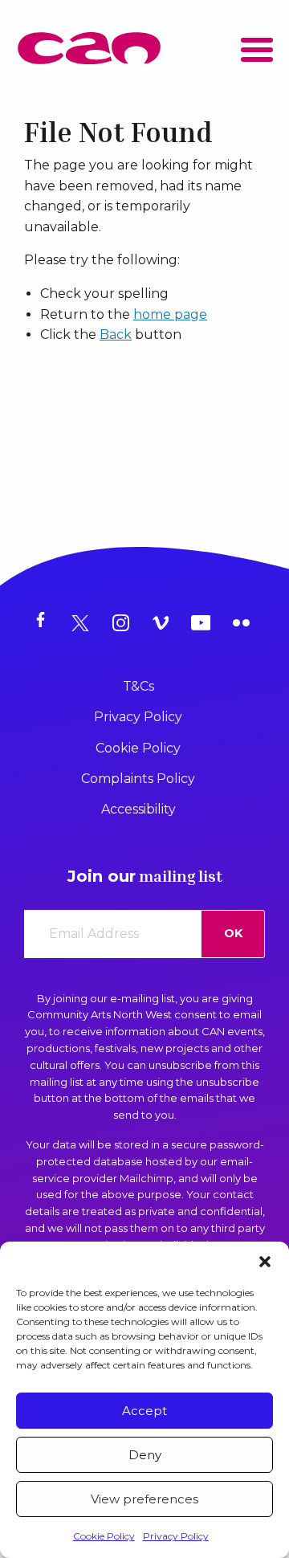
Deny (144, 1454)
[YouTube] (205, 623)
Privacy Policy (176, 1536)
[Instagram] (124, 623)
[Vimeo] (164, 623)
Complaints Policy (138, 778)
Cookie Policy (104, 1536)
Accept (144, 1410)
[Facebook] (44, 623)
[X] (84, 623)
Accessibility (138, 809)
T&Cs (138, 686)
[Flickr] (245, 623)
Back (116, 334)
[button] (265, 1262)
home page (170, 314)
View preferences (144, 1499)
